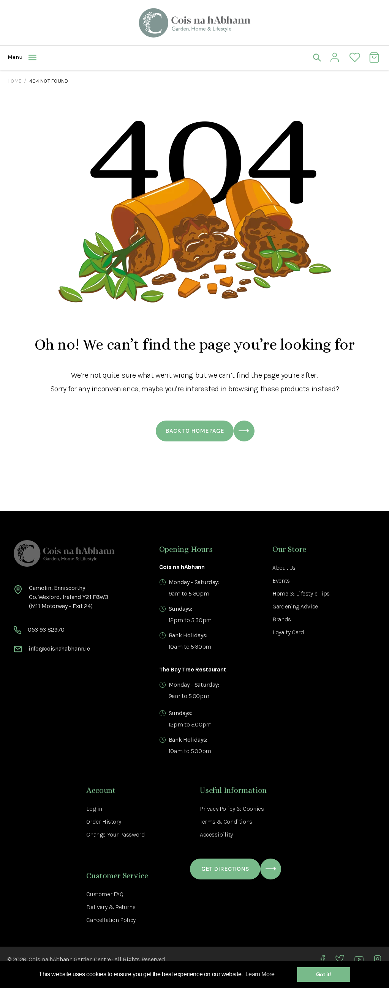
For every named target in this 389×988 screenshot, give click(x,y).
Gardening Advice (295, 606)
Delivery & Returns (110, 907)
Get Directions (225, 868)
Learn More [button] (260, 974)
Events (281, 580)
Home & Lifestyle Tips (301, 593)
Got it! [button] (323, 974)
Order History (103, 821)
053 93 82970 (46, 629)
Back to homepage (194, 430)
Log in (94, 808)
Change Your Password (115, 834)
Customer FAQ (104, 894)
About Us (284, 567)
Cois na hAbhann (50, 959)
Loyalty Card (288, 632)
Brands (281, 619)
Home (14, 81)
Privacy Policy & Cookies (232, 808)
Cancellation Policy (110, 919)
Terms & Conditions (226, 821)
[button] (101, 57)
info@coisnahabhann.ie (59, 648)
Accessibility (216, 834)
